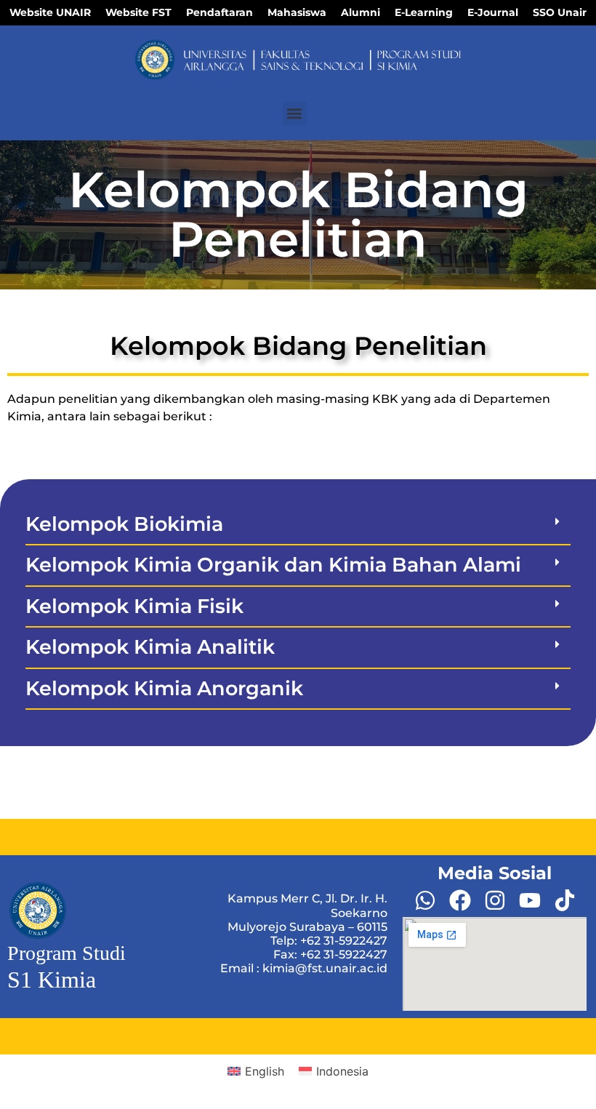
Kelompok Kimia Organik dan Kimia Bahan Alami (273, 565)
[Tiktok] (564, 900)
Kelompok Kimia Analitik (150, 647)
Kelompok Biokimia (124, 524)
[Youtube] (529, 900)
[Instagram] (495, 900)
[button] (295, 114)
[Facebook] (460, 900)
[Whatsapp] (425, 900)
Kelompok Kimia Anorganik (164, 688)
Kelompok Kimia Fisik (134, 606)
